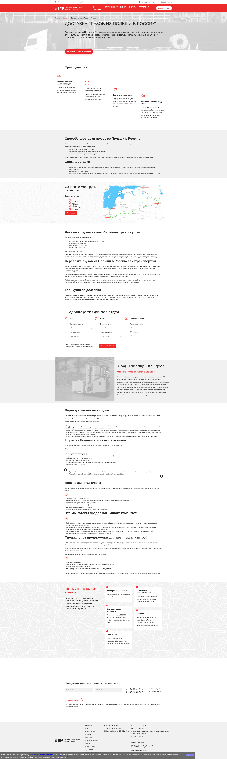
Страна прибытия (106, 324)
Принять (190, 755)
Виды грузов (89, 749)
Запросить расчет (107, 346)
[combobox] (82, 328)
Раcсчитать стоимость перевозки (79, 51)
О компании (88, 725)
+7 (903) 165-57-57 (134, 692)
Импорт (114, 7)
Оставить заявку (90, 731)
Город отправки (75, 332)
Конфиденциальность (92, 740)
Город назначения (106, 332)
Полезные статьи (90, 746)
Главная (57, 18)
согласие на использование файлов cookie (40, 754)
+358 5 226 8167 (111, 728)
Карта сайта (88, 737)
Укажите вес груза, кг (136, 324)
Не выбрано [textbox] (75, 328)
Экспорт (122, 7)
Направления (143, 7)
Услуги (107, 7)
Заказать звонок (164, 8)
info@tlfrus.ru (166, 2)
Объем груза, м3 (135, 332)
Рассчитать (71, 213)
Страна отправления (77, 324)
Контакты (132, 7)
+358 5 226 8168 (111, 725)
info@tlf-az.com (137, 742)
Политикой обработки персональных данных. (66, 756)
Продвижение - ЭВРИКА (140, 750)
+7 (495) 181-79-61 (149, 2)
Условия (87, 743)
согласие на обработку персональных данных (111, 704)
